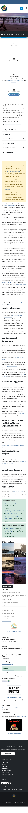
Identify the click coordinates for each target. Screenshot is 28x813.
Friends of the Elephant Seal (7, 282)
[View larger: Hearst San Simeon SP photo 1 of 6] (8, 550)
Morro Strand (4, 376)
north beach (10, 304)
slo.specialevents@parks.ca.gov (19, 658)
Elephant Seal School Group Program (10, 602)
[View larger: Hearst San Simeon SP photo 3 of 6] (8, 563)
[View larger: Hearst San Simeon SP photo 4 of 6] (20, 563)
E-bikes (4, 764)
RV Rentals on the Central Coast (13, 171)
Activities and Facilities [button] (10, 147)
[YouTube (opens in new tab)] (6, 783)
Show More (13, 82)
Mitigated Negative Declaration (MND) (9, 707)
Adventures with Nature (6, 621)
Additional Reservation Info (14, 96)
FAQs (3, 802)
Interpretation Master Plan (18, 491)
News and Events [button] (8, 138)
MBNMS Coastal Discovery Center (19, 284)
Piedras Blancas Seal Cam (8, 613)
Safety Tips (5, 762)
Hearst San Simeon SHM (8, 610)
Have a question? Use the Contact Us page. (12, 789)
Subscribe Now (10, 753)
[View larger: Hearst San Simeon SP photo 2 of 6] (20, 550)
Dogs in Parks (5, 772)
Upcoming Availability (14, 94)
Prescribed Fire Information (12, 616)
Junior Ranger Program (12, 366)
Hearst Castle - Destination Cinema (12, 506)
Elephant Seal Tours (7, 599)
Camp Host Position (7, 607)
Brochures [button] (7, 134)
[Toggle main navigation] (21, 8)
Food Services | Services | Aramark (12, 503)
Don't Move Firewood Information (14, 733)
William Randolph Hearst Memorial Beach (14, 80)
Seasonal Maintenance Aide (8, 670)
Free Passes (5, 768)
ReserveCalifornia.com (21, 716)
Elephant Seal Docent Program (9, 605)
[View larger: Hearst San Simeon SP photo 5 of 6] (8, 577)
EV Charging (5, 766)
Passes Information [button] (9, 143)
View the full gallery (8, 586)
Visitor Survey (16, 493)
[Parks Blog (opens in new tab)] (10, 783)
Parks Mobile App (6, 770)
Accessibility (23, 802)
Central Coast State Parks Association (14, 631)
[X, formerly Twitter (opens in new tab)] (4, 783)
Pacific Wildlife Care (9, 531)
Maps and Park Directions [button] (10, 130)
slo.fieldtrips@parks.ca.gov (7, 664)
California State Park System (9, 205)
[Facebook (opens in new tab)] (2, 783)
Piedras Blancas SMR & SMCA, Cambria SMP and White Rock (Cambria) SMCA (14, 596)
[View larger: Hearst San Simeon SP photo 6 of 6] (20, 577)
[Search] (25, 8)
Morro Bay (23, 374)
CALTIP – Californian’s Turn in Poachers (12, 535)
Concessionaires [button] (9, 152)
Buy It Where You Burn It (9, 774)
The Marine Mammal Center (10, 528)
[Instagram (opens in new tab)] (8, 783)
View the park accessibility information (13, 124)
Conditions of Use (9, 802)
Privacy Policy (16, 802)
